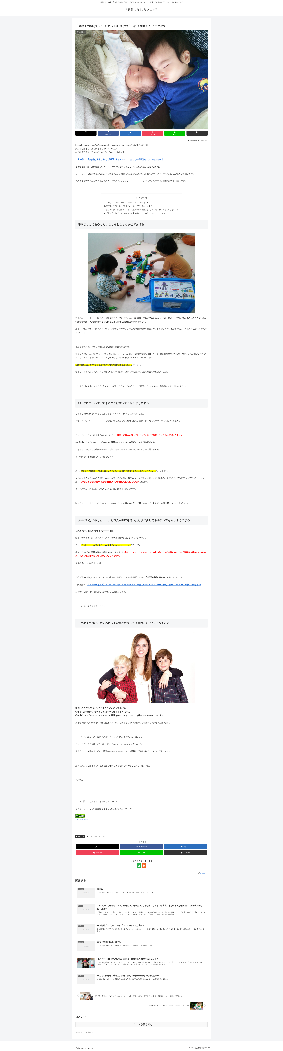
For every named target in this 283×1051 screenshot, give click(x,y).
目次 (138, 197)
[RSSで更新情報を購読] (144, 865)
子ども (91, 836)
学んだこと (81, 836)
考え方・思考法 (100, 836)
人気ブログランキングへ (82, 819)
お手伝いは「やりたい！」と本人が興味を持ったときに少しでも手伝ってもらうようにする (142, 210)
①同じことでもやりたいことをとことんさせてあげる (127, 202)
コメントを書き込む (141, 1024)
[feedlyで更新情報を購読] (139, 865)
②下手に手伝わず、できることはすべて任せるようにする (129, 206)
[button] (197, 133)
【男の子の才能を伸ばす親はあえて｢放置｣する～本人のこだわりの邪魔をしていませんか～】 (119, 159)
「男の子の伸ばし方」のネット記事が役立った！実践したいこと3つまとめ (135, 213)
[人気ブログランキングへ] (80, 816)
